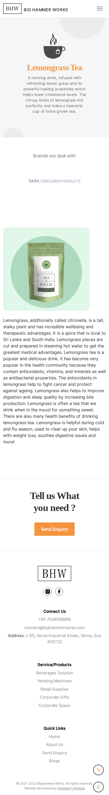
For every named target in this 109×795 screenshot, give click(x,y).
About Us (54, 744)
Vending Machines (54, 680)
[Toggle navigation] (100, 8)
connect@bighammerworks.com (54, 627)
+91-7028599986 (54, 619)
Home (54, 736)
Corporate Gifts (54, 697)
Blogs (54, 760)
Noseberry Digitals (71, 788)
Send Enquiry (54, 529)
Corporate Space (54, 705)
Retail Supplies (54, 689)
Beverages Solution (54, 672)
